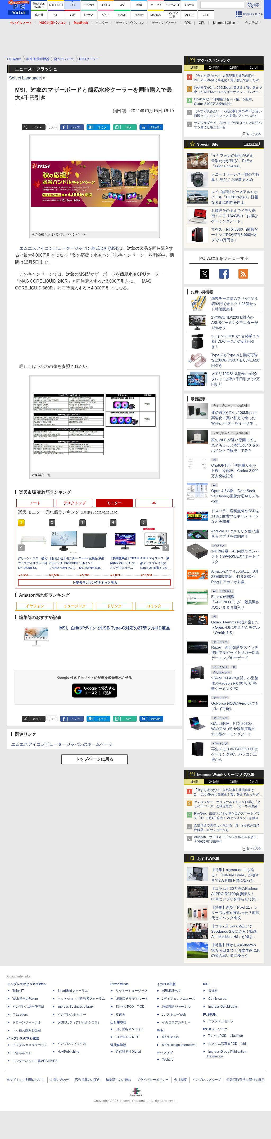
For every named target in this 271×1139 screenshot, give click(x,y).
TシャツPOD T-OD (130, 1006)
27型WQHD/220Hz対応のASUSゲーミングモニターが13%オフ (234, 322)
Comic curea (217, 998)
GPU (187, 23)
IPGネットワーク (215, 1029)
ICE (205, 984)
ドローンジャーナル (26, 1022)
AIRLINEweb (171, 991)
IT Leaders (20, 1014)
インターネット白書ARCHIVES (34, 1061)
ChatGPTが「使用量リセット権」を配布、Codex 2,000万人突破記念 (235, 470)
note (128, 127)
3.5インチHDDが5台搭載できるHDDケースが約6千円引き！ (235, 341)
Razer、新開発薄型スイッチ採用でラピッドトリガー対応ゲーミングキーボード (235, 652)
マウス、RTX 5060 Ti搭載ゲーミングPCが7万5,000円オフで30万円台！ (234, 234)
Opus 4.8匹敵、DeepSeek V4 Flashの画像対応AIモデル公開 (235, 496)
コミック (154, 606)
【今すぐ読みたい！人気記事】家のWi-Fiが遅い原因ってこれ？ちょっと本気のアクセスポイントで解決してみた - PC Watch (228, 115)
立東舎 (120, 1014)
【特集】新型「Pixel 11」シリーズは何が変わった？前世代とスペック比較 (235, 912)
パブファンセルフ (221, 1021)
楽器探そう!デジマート (132, 998)
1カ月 (254, 67)
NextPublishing (68, 1051)
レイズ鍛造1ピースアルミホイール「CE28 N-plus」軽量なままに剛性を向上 (234, 197)
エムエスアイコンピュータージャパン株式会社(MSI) (68, 248)
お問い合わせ (59, 1080)
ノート (34, 503)
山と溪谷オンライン (130, 1029)
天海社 (213, 991)
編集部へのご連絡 (118, 1080)
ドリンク (114, 606)
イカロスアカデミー (176, 1022)
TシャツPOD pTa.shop (225, 1036)
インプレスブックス (71, 1044)
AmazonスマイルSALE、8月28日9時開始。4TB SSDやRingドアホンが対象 (235, 576)
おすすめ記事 (208, 858)
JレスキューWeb (174, 1014)
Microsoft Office (224, 23)
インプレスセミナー (71, 1014)
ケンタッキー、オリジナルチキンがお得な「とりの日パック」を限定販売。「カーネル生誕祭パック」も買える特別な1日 (227, 806)
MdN (160, 1030)
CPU (202, 23)
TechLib (167, 1059)
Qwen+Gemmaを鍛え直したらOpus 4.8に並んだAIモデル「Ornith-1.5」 (235, 627)
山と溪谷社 (118, 1022)
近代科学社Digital (128, 1051)
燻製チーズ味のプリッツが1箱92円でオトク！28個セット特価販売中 (234, 303)
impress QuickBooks (223, 1006)
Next (166, 547)
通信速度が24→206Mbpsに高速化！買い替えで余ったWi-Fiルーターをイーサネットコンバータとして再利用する (228, 92)
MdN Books (170, 1037)
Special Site (207, 144)
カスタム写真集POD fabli (227, 1044)
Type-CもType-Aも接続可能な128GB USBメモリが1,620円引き (235, 360)
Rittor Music (119, 984)
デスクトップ (75, 503)
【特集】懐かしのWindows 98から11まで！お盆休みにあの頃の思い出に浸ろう (235, 950)
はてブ (102, 127)
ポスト (37, 127)
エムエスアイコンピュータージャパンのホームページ (62, 744)
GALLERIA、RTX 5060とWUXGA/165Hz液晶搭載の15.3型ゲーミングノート (233, 728)
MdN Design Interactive (179, 1045)
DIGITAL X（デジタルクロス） (79, 1022)
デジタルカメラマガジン (29, 1045)
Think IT (18, 991)
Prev (22, 547)
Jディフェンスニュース (178, 998)
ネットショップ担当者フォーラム (81, 998)
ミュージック (75, 606)
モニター (102, 23)
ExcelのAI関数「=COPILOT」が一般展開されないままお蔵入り (235, 602)
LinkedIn (155, 127)
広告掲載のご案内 (87, 1080)
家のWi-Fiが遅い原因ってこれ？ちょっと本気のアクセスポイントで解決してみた (235, 445)
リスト (52, 127)
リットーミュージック (131, 991)
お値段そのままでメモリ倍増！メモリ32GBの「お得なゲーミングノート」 (234, 215)
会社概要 (180, 1080)
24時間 (214, 67)
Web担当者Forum (25, 998)
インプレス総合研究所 (28, 1006)
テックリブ (165, 1053)
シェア (75, 127)
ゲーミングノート (164, 23)
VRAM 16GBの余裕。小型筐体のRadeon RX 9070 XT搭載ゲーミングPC (234, 683)
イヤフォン (35, 606)
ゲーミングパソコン (130, 23)
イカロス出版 (166, 984)
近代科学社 (118, 1045)
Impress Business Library (75, 1006)
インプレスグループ (206, 1080)
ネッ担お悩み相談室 (26, 1030)
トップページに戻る (94, 759)
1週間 (234, 67)
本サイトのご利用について (26, 1080)
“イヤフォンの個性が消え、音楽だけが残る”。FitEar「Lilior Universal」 (234, 160)
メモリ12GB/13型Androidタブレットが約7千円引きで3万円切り (235, 379)
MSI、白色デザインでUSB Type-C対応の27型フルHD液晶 (114, 628)
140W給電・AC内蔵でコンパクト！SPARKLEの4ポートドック (235, 556)
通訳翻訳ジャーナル (176, 1006)
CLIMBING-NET (127, 1037)
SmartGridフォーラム (72, 991)
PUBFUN (209, 1014)
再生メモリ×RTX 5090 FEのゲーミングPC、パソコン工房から (234, 754)
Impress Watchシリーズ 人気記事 (225, 774)
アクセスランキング (214, 60)
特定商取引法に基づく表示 (246, 1080)
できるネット (21, 1053)
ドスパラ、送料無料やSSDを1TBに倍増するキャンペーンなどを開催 (235, 516)
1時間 (194, 67)
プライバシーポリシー (153, 1080)
